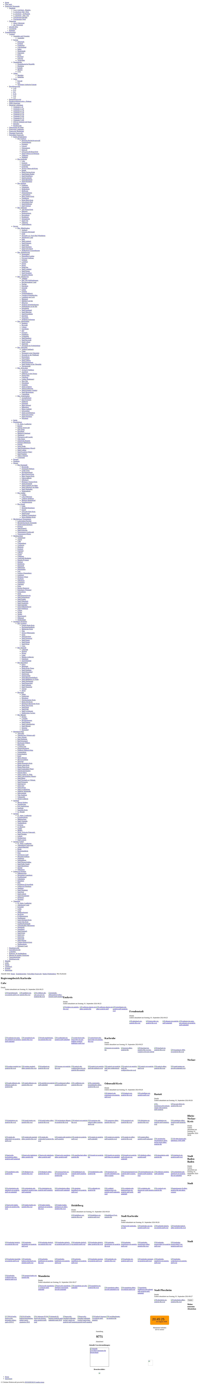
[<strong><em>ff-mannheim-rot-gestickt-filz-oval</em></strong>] (96, 1287)
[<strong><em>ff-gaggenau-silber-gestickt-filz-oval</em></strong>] (112, 1122)
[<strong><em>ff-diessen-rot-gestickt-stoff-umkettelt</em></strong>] (171, 1023)
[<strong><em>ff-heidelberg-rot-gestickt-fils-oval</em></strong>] (79, 1217)
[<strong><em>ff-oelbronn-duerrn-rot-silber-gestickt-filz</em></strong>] (88, 1009)
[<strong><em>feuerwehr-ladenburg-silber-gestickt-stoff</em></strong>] (46, 1157)
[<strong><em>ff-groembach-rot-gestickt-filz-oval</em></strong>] (30, 1039)
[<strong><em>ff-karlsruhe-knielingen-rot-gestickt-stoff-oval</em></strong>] (63, 1263)
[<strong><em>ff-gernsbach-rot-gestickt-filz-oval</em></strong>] (129, 1122)
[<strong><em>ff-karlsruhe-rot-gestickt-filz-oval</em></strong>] (112, 1261)
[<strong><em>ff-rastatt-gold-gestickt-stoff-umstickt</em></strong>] (63, 1139)
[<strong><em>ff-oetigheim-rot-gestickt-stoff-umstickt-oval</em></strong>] (162, 1124)
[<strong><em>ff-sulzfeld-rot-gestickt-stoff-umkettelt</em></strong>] (46, 1085)
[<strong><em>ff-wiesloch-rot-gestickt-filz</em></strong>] (162, 1190)
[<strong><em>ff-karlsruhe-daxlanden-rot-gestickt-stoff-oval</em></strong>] (30, 1246)
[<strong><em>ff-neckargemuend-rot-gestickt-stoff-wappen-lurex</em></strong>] (129, 1175)
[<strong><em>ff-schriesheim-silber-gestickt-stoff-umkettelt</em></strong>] (63, 1190)
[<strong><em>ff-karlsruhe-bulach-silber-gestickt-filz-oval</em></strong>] (179, 1228)
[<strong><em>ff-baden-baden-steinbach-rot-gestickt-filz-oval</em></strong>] (46, 1209)
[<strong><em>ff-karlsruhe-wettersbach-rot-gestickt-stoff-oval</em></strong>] (179, 1263)
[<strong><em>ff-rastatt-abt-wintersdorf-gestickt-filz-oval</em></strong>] (46, 1141)
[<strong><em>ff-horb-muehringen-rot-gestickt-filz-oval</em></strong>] (46, 1039)
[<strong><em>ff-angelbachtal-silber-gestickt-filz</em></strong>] (79, 1157)
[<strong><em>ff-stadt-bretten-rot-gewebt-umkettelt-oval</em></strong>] (179, 1068)
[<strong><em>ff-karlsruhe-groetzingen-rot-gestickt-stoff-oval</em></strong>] (129, 1246)
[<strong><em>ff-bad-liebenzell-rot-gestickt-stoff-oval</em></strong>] (12, 995)
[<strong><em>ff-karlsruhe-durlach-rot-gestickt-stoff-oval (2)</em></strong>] (63, 1244)
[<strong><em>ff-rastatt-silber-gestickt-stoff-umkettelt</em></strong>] (146, 1139)
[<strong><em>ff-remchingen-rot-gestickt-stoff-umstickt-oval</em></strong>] (121, 1011)
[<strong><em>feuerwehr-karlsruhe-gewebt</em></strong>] (129, 1228)
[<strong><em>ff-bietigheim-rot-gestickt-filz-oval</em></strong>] (13, 1122)
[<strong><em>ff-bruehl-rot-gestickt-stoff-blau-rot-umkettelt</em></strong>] (112, 1157)
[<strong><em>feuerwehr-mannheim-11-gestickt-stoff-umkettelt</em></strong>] (46, 1289)
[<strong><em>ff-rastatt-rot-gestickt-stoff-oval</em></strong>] (79, 1139)
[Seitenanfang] (150, 1365)
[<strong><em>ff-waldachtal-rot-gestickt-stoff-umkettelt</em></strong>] (63, 1039)
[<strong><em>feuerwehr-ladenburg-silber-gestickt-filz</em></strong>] (30, 1157)
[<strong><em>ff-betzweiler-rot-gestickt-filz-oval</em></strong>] (154, 1023)
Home (13, 974)
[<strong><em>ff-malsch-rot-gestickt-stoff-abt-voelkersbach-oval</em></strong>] (112, 1070)
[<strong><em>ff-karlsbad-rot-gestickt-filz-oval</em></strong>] (46, 1068)
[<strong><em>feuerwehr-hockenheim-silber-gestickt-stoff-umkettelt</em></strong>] (13, 1159)
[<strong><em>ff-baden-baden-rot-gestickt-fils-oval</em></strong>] (30, 1207)
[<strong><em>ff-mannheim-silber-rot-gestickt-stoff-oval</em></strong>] (129, 1289)
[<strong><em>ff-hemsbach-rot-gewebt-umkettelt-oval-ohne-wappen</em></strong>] (112, 1175)
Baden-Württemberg (49, 974)
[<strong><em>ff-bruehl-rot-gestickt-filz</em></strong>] (96, 1157)
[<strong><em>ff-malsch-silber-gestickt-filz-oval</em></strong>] (162, 1068)
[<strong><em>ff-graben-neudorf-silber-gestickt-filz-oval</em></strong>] (30, 1068)
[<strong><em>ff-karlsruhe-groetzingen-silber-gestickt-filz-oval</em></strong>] (146, 1246)
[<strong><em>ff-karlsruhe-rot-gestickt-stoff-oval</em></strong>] (129, 1261)
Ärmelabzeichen (21, 974)
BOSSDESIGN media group (34, 1382)
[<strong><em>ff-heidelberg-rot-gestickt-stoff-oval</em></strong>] (96, 1217)
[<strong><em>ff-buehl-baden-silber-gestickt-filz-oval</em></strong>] (46, 1122)
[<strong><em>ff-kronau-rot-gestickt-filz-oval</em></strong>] (63, 1068)
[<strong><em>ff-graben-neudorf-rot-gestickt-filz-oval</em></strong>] (13, 1068)
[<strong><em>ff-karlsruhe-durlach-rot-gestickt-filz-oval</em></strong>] (46, 1244)
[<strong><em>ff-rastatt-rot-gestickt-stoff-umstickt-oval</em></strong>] (112, 1139)
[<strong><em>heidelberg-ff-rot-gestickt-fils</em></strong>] (112, 1217)
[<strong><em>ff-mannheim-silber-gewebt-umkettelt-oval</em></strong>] (112, 1289)
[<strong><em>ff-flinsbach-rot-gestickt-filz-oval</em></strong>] (30, 1174)
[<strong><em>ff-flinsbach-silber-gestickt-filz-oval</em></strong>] (46, 1174)
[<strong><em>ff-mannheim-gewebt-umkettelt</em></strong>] (79, 1287)
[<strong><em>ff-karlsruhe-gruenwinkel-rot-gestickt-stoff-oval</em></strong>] (162, 1246)
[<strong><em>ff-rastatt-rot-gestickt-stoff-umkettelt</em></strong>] (96, 1139)
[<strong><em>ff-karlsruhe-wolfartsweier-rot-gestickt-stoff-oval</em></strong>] (13, 1279)
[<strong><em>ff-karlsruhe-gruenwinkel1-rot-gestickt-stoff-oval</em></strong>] (179, 1246)
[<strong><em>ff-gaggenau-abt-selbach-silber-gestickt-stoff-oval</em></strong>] (96, 1124)
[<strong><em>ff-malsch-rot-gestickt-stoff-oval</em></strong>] (146, 1068)
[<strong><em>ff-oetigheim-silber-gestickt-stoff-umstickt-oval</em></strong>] (179, 1124)
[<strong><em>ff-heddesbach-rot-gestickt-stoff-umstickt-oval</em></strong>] (79, 1175)
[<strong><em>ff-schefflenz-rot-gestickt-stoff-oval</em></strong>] (146, 1095)
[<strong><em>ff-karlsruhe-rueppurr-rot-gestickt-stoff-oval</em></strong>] (146, 1261)
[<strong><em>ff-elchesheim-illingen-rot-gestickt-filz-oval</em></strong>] (63, 1122)
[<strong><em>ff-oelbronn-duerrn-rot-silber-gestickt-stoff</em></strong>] (104, 1009)
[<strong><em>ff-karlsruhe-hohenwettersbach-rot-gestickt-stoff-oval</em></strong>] (30, 1263)
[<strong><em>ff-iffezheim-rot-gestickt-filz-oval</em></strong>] (146, 1122)
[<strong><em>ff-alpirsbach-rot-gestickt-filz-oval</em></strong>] (137, 1023)
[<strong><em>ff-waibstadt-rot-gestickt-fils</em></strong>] (96, 1190)
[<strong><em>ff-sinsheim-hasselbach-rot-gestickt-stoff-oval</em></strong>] (79, 1192)
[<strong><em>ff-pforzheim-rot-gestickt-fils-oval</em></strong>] (162, 1302)
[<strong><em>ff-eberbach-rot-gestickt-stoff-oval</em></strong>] (179, 1157)
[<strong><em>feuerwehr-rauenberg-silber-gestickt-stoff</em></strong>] (63, 1157)
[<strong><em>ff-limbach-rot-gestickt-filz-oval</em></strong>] (129, 1095)
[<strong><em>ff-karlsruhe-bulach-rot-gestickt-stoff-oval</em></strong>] (162, 1228)
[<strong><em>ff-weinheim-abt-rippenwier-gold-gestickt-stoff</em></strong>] (146, 1192)
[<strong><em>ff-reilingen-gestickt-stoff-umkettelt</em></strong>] (162, 1174)
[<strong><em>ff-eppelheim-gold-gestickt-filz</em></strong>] (13, 1174)
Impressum (8, 1379)
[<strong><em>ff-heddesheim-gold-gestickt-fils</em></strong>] (96, 1174)
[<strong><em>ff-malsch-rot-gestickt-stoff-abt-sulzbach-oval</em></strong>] (96, 1068)
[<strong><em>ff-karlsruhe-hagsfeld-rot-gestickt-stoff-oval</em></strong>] (13, 1261)
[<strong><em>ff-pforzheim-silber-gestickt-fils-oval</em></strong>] (179, 1302)
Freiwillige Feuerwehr (34, 974)
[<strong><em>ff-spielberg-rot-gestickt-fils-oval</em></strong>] (26, 995)
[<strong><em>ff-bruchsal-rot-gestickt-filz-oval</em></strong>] (162, 1050)
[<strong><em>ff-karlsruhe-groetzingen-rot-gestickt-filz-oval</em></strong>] (112, 1246)
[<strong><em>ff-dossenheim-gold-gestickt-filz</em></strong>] (162, 1157)
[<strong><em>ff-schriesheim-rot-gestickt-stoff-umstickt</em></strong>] (46, 1190)
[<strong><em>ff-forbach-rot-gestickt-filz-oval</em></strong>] (79, 1122)
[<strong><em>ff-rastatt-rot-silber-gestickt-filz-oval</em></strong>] (129, 1139)
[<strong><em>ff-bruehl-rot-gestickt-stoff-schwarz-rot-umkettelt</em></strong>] (129, 1159)
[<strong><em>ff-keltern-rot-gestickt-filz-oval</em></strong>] (71, 1009)
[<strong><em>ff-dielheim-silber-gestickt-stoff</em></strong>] (146, 1157)
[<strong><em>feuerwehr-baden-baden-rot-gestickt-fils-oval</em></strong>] (13, 1209)
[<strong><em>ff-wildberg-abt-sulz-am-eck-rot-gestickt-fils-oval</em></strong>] (41, 996)
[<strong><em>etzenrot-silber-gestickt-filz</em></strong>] (129, 1050)
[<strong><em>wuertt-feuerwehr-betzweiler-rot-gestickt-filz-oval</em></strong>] (96, 1041)
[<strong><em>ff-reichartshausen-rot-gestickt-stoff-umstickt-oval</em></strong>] (146, 1175)
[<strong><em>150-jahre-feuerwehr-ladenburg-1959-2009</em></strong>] (179, 1140)
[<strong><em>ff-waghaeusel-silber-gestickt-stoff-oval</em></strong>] (63, 1085)
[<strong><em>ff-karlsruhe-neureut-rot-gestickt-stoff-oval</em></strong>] (96, 1261)
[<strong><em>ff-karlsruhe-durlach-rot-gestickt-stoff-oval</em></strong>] (79, 1244)
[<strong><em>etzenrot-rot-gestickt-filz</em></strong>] (112, 1050)
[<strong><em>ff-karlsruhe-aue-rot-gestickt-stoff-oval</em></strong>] (146, 1228)
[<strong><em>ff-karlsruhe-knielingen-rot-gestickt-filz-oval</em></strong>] (46, 1263)
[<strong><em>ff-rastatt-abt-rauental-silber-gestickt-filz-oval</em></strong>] (30, 1139)
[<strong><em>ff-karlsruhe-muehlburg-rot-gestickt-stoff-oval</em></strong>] (79, 1263)
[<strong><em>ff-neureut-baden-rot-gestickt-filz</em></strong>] (30, 1277)
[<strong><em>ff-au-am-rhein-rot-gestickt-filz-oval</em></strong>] (179, 1106)
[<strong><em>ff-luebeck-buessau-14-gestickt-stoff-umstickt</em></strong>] (99, 1320)
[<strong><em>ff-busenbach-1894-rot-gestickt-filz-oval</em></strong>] (179, 1052)
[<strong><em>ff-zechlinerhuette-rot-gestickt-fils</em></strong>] (114, 1318)
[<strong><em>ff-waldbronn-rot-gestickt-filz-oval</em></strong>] (79, 1085)
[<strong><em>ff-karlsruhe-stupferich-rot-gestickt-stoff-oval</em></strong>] (162, 1263)
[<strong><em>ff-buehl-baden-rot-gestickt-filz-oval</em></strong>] (30, 1122)
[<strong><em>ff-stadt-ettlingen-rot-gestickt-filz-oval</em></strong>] (30, 1085)
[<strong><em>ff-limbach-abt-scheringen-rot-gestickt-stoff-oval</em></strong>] (112, 1097)
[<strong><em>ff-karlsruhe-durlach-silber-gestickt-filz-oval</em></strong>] (96, 1244)
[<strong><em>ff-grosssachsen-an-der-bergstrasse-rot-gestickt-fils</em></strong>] (63, 1175)
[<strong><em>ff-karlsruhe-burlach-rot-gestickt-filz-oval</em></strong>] (13, 1244)
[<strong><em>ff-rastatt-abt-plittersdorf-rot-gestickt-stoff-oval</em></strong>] (13, 1141)
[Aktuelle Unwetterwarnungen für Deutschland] (99, 1352)
